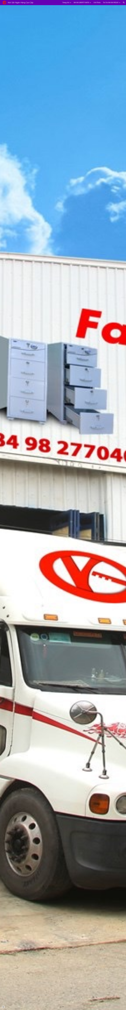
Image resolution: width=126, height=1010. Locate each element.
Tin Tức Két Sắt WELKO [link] (111, 2)
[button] (124, 2)
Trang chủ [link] (65, 2)
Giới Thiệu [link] (97, 2)
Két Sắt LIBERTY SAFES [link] (81, 2)
